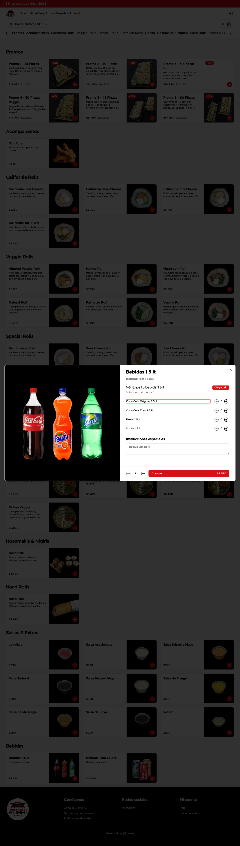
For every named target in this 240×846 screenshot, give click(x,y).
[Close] (230, 369)
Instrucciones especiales (145, 439)
